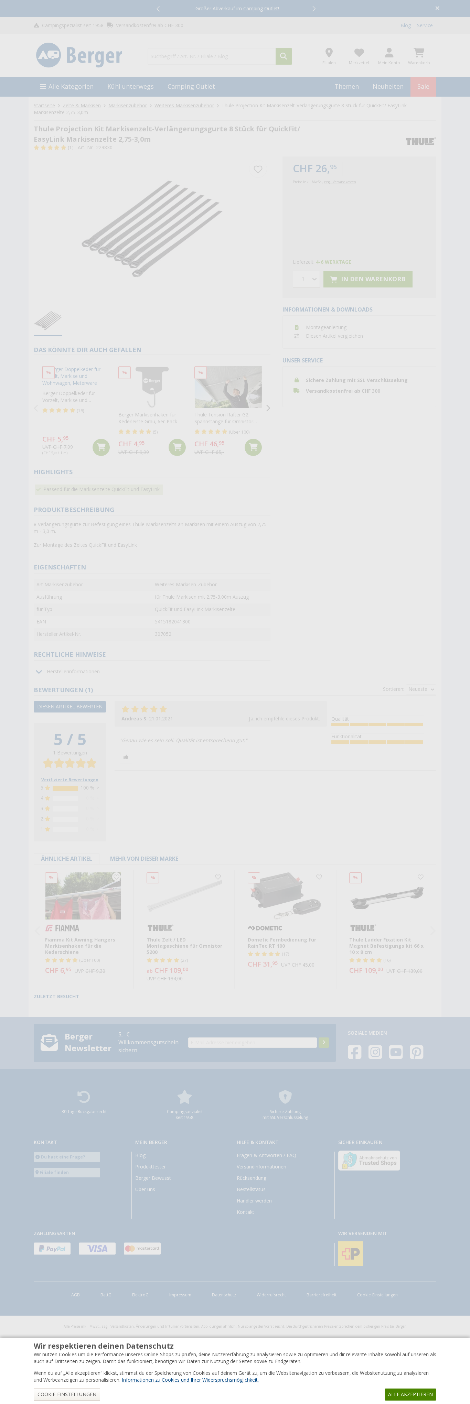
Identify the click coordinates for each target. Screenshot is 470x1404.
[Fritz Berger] (86, 55)
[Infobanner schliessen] (437, 8)
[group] (48, 321)
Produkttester (150, 1166)
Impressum (180, 1295)
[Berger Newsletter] (324, 1042)
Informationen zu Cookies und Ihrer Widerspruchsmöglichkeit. (190, 1380)
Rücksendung (251, 1178)
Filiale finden (54, 1172)
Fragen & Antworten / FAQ (266, 1155)
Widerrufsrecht (271, 1295)
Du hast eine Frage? (63, 1157)
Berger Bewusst (153, 1178)
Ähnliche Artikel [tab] (66, 859)
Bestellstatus (251, 1189)
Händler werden (254, 1201)
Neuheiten (388, 86)
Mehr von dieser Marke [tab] (144, 859)
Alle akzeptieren (410, 1394)
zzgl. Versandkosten (340, 182)
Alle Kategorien (71, 86)
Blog (405, 25)
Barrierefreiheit (322, 1295)
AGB (75, 1295)
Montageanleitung (326, 327)
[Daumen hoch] (126, 757)
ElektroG (140, 1295)
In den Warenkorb (372, 279)
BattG (105, 1295)
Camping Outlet (191, 86)
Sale (423, 86)
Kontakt (245, 1212)
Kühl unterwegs (130, 86)
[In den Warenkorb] (101, 447)
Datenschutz (224, 1295)
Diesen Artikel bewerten (70, 706)
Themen (346, 86)
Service (425, 25)
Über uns (145, 1189)
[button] (158, 8)
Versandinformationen (261, 1166)
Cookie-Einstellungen (377, 1295)
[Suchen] (284, 56)
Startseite (44, 105)
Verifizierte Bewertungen (69, 779)
